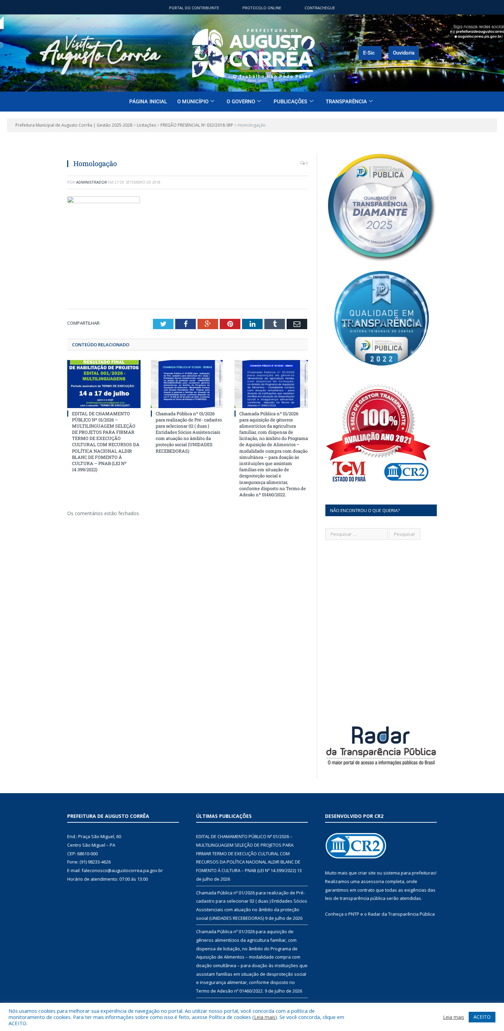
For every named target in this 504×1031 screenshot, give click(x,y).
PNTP (353, 914)
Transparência (346, 102)
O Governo (241, 102)
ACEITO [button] (482, 1016)
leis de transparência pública (355, 898)
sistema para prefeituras (409, 873)
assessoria (372, 881)
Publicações (291, 102)
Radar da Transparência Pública (401, 914)
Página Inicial (148, 102)
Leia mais (264, 1017)
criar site (367, 873)
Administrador (91, 182)
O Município (192, 102)
